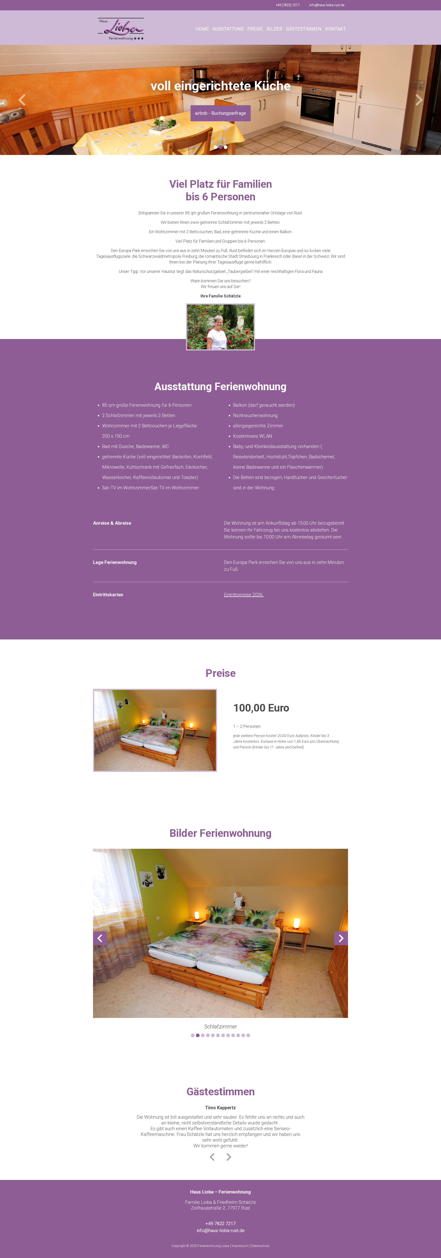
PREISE (255, 29)
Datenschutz (260, 1246)
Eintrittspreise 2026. (244, 594)
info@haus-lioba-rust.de (327, 5)
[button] (22, 100)
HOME (202, 29)
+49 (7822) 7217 (288, 5)
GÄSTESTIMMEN (304, 29)
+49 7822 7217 (220, 1223)
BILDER (274, 29)
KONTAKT (335, 29)
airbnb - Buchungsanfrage (220, 113)
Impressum (240, 1246)
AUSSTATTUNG (228, 29)
